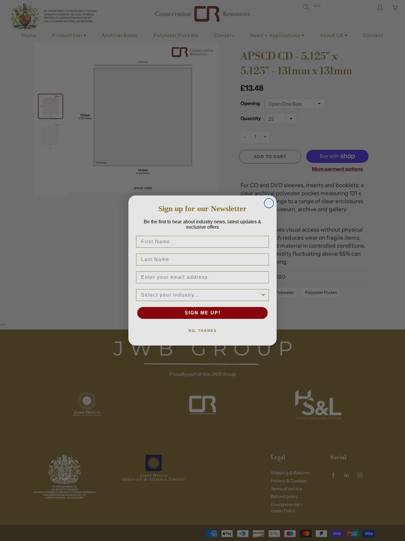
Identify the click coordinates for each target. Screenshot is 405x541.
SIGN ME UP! (203, 312)
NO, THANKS (203, 331)
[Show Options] (263, 295)
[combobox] (200, 295)
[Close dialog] (269, 203)
